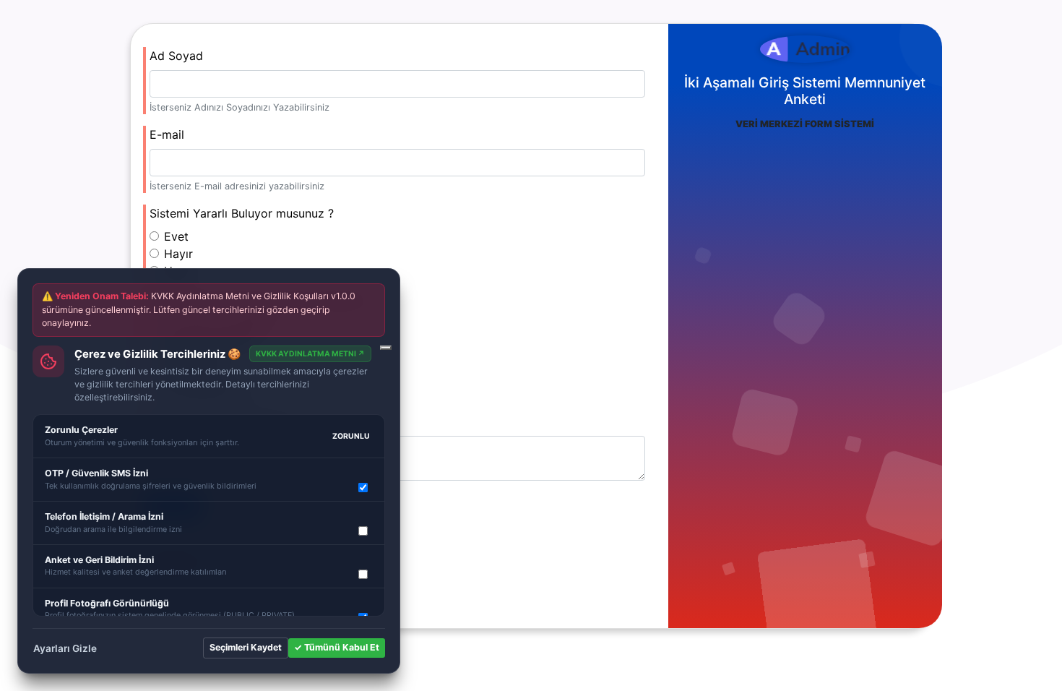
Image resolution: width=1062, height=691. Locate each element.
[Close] (386, 348)
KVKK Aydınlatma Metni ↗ (310, 354)
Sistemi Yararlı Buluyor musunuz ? (242, 213)
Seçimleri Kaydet (246, 647)
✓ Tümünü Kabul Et (336, 647)
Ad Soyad (176, 55)
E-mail (167, 134)
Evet (176, 236)
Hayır (178, 253)
